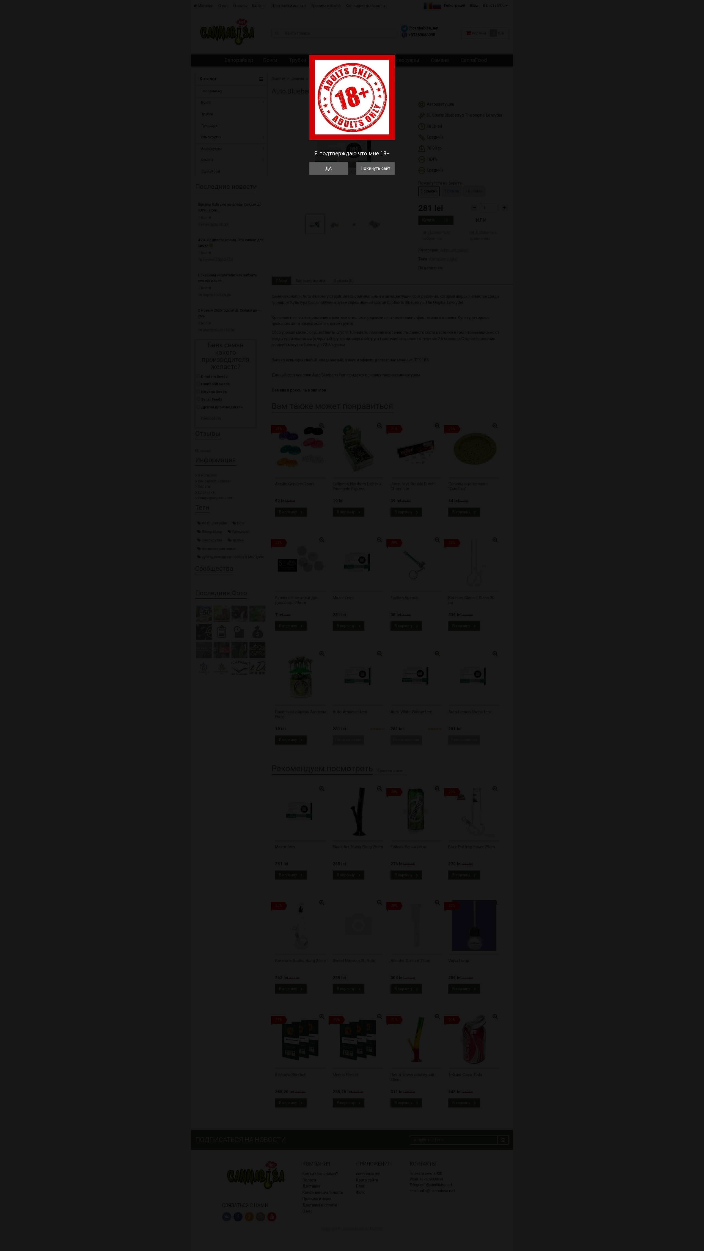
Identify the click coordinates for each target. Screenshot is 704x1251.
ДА (328, 168)
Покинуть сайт (375, 168)
